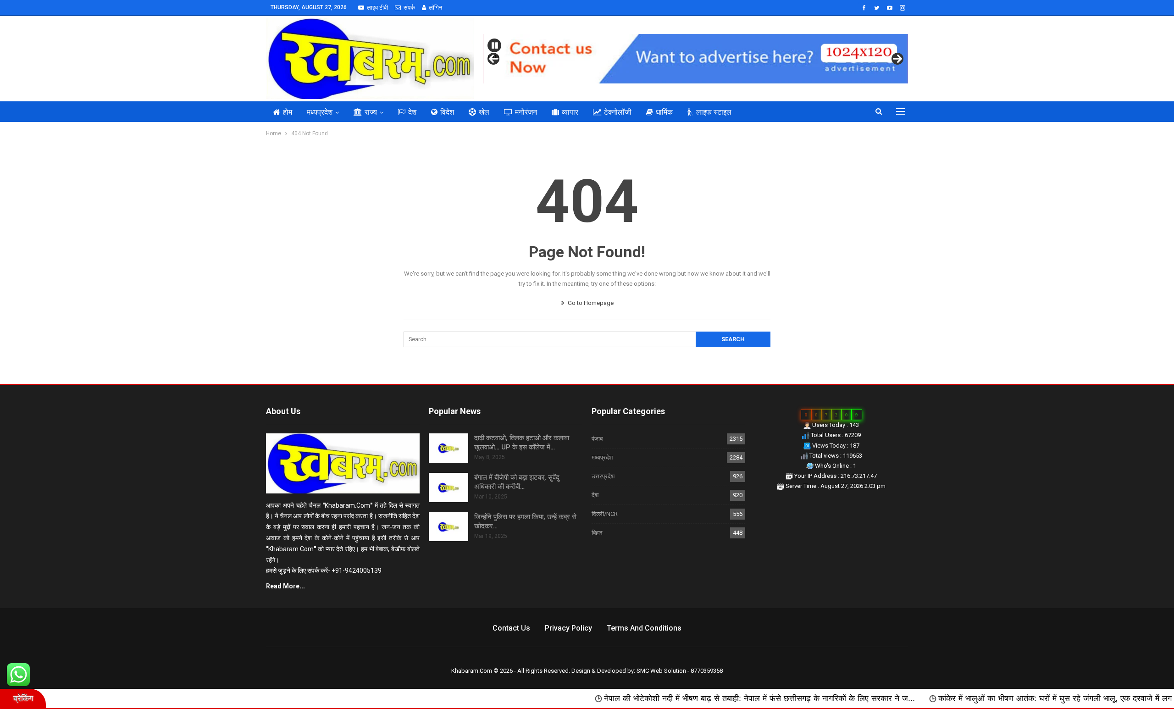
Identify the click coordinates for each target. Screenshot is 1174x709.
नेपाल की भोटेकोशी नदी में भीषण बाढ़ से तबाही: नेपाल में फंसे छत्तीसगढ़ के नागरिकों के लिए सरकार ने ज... (701, 698)
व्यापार (570, 112)
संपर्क (409, 7)
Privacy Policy (568, 628)
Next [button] (897, 59)
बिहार (597, 532)
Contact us (511, 628)
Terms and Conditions (644, 628)
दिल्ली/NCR (605, 513)
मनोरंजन (526, 112)
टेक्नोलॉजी (617, 112)
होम (287, 112)
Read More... (285, 586)
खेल (484, 112)
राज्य (371, 112)
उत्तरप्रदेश (603, 476)
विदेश (447, 112)
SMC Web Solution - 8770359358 (680, 670)
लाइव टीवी (377, 7)
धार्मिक (664, 112)
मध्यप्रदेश (319, 112)
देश (412, 112)
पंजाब (597, 438)
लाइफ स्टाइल (713, 112)
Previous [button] (493, 56)
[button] (494, 45)
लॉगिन (435, 7)
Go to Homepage (590, 302)
